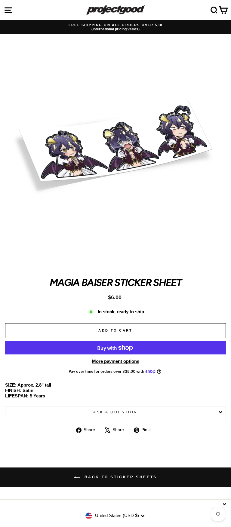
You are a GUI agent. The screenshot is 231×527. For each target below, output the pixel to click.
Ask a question (115, 412)
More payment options (115, 361)
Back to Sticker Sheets (119, 477)
